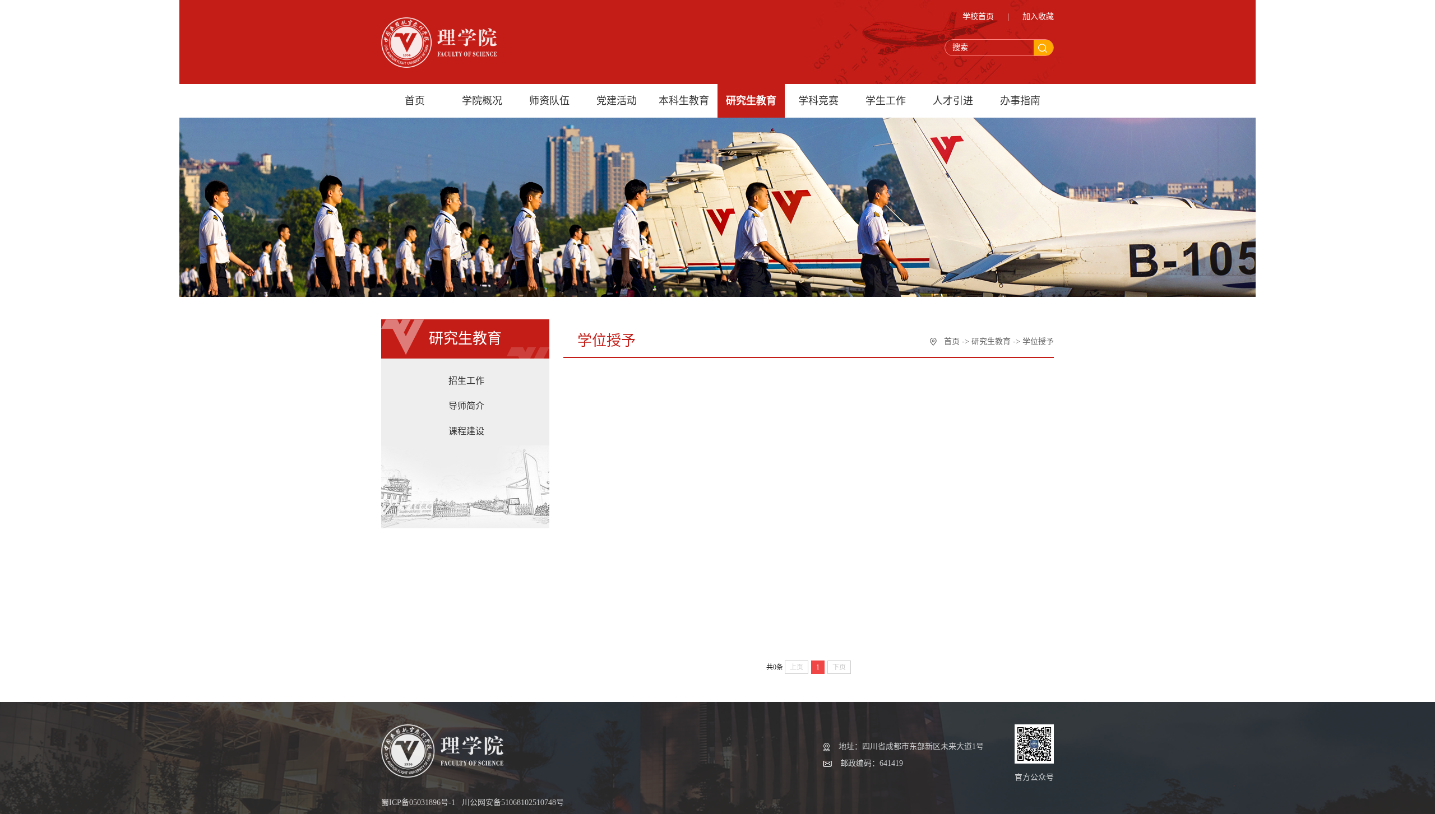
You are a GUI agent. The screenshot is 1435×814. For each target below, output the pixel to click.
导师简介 (466, 406)
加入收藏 (1038, 16)
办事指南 (1020, 100)
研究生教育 (751, 100)
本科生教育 (684, 100)
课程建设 (466, 431)
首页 (415, 100)
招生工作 (466, 380)
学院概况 (482, 100)
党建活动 (616, 100)
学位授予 (1038, 341)
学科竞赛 (818, 100)
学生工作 (885, 100)
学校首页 (978, 16)
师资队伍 (549, 100)
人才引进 (953, 100)
